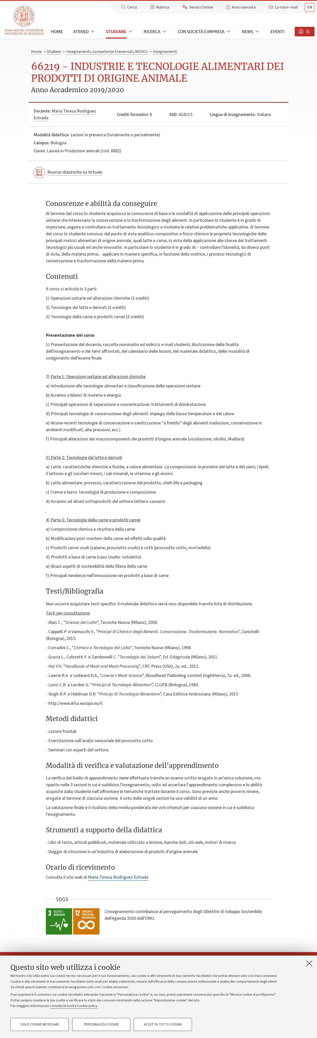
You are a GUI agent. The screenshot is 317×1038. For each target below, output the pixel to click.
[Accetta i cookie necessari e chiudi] (309, 963)
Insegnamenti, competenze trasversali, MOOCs (107, 51)
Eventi (277, 31)
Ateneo (81, 31)
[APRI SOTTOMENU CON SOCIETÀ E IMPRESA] (228, 32)
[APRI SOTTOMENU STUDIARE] (129, 32)
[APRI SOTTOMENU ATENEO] (92, 32)
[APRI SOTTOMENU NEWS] (256, 32)
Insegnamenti (165, 51)
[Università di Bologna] (24, 20)
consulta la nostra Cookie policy (73, 1005)
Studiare (116, 31)
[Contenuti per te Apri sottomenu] (304, 31)
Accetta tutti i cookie (163, 1024)
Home (57, 31)
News (247, 31)
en (309, 7)
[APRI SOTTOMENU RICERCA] (163, 32)
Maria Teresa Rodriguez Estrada (118, 877)
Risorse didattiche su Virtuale (74, 172)
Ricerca (152, 31)
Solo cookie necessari (40, 1024)
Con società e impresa (201, 31)
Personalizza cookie (101, 1024)
